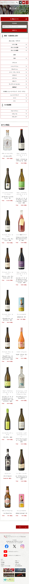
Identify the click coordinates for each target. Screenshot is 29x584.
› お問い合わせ (17, 564)
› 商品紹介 (2, 564)
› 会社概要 (2, 562)
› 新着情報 (17, 562)
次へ (20, 527)
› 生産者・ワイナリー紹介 (5, 565)
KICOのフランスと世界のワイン (15, 555)
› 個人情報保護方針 (18, 565)
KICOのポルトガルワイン (13, 551)
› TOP (2, 559)
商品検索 (14, 23)
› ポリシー (2, 560)
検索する (14, 30)
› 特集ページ (17, 560)
